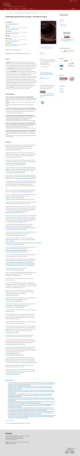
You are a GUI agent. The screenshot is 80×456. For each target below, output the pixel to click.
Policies (16, 8)
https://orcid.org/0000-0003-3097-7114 (11, 24)
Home (7, 12)
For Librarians (61, 92)
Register (71, 0)
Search (74, 8)
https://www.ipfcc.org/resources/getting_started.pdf (16, 235)
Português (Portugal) (63, 26)
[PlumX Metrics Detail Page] (42, 102)
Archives (30, 8)
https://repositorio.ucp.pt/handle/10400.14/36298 (15, 172)
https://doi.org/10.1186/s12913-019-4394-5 (16, 244)
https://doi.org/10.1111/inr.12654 (12, 295)
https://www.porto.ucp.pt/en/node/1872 (13, 149)
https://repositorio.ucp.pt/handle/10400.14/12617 (15, 164)
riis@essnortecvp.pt (12, 443)
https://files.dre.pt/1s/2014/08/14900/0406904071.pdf (23, 191)
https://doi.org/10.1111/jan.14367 (12, 332)
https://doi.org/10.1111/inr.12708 (12, 199)
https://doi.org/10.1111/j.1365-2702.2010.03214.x (15, 306)
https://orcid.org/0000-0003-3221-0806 (13, 29)
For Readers (61, 88)
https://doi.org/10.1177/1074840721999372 (28, 362)
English (60, 22)
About (5, 8)
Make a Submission (64, 14)
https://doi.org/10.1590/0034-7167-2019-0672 (27, 178)
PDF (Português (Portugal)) (47, 47)
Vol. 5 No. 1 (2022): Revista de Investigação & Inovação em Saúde (26, 12)
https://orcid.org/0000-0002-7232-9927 (13, 45)
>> (14, 420)
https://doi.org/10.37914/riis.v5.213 (14, 49)
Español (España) (62, 24)
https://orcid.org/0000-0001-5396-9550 (13, 41)
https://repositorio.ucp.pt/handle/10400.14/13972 (15, 344)
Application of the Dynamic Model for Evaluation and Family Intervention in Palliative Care (26, 412)
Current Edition (24, 8)
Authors (10, 8)
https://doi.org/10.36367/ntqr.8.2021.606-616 (18, 211)
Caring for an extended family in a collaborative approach (33, 401)
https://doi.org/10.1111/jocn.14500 (15, 372)
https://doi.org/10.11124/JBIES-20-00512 (19, 221)
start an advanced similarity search (17, 423)
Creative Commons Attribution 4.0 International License (47, 95)
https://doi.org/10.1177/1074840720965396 (14, 301)
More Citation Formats (45, 66)
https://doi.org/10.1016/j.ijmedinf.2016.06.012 (15, 354)
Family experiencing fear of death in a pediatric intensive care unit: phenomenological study (31, 409)
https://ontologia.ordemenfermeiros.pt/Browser (15, 269)
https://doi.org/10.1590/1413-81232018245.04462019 (16, 250)
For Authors (61, 90)
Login (75, 0)
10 (12, 420)
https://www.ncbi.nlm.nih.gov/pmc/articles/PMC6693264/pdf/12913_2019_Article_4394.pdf (24, 242)
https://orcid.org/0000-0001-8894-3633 (13, 33)
